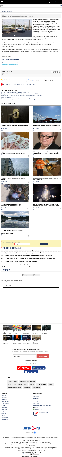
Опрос (6, 270)
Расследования (5, 403)
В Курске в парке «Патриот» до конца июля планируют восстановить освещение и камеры (46, 205)
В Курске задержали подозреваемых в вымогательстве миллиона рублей (11, 205)
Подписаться (43, 356)
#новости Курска (12, 381)
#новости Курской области (27, 381)
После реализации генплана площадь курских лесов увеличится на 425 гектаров (21, 95)
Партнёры (36, 401)
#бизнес (32, 384)
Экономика (4, 407)
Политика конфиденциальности (42, 405)
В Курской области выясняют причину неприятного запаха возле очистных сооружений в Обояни (12, 232)
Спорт (3, 405)
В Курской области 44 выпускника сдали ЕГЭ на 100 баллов (20, 261)
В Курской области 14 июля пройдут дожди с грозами (13, 178)
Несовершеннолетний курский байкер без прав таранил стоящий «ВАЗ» (19, 94)
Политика (4, 399)
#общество (5, 64)
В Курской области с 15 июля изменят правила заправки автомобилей (46, 126)
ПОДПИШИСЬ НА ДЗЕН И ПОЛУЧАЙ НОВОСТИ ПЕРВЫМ (19, 84)
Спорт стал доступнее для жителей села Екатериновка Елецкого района (19, 99)
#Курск (11, 64)
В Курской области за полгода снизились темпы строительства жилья (14, 126)
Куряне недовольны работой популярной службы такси (17, 62)
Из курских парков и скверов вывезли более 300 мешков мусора (47, 178)
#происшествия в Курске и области (17, 384)
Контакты (36, 398)
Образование (5, 417)
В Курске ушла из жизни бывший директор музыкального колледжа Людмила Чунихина (46, 152)
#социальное (36, 387)
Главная (4, 11)
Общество (9, 11)
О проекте (36, 396)
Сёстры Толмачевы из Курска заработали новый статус (15, 92)
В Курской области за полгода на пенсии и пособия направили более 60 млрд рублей (13, 152)
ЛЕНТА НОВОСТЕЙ (11, 248)
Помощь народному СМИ (11, 242)
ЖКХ (3, 411)
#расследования (42, 384)
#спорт (51, 384)
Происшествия (5, 401)
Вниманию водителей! (7, 97)
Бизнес (3, 415)
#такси (16, 64)
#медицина (27, 387)
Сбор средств (36, 403)
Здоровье (4, 413)
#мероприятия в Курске (14, 387)
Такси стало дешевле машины (10, 59)
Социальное (5, 419)
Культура (4, 409)
